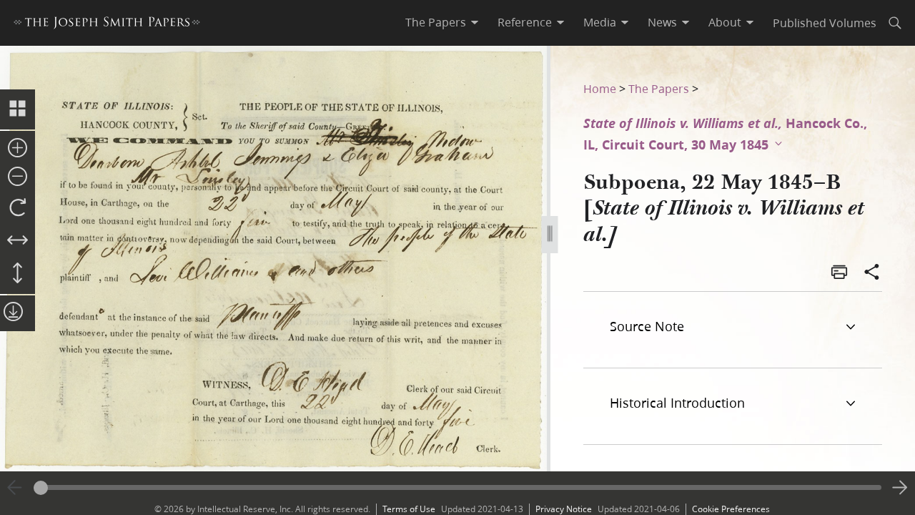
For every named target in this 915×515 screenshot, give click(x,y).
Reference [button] (525, 22)
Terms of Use (408, 509)
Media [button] (599, 22)
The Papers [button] (435, 22)
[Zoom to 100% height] (17, 274)
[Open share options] (872, 273)
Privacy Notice (563, 509)
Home (599, 88)
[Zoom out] (17, 177)
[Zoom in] (17, 148)
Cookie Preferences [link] (731, 509)
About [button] (724, 22)
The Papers (658, 88)
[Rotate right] (17, 208)
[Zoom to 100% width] (17, 241)
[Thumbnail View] (17, 109)
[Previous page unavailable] (15, 487)
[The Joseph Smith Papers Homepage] (107, 24)
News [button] (662, 22)
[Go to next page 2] (900, 487)
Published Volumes (824, 22)
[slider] (457, 487)
